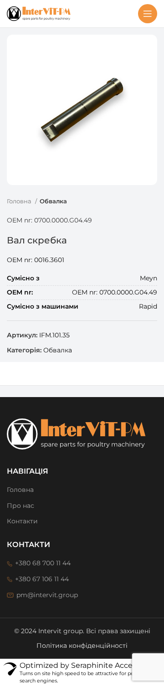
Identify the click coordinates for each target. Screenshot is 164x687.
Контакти (22, 521)
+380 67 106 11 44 (42, 579)
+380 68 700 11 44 (43, 563)
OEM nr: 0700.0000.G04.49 (49, 220)
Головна (20, 201)
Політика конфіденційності (82, 645)
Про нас (20, 505)
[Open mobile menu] (147, 14)
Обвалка (53, 201)
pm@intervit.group (47, 595)
